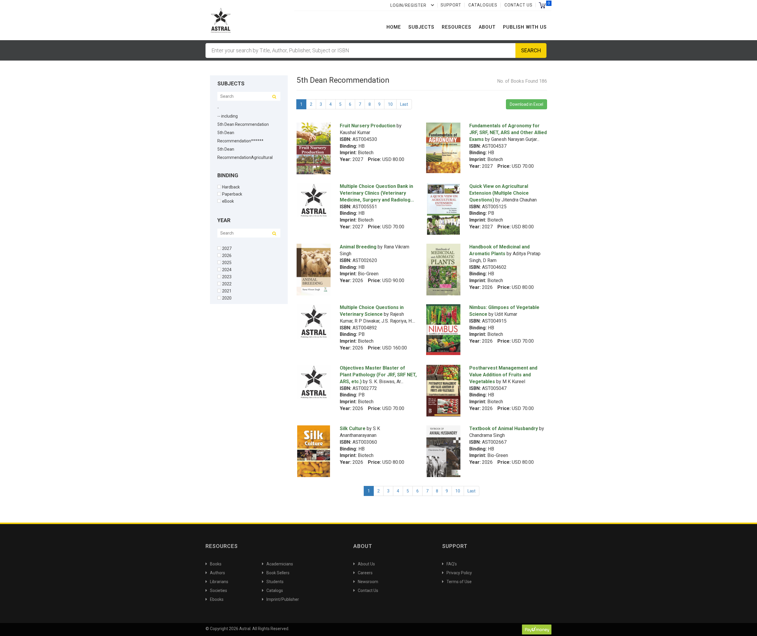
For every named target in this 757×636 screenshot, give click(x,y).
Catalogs (274, 590)
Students (275, 581)
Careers (365, 572)
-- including (227, 116)
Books (215, 564)
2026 (227, 255)
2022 (227, 284)
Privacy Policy (459, 572)
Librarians (219, 581)
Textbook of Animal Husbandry (503, 428)
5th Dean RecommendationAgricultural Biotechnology (245, 157)
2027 (227, 248)
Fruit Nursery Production (367, 125)
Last (404, 104)
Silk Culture (352, 428)
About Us (366, 564)
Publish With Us (525, 27)
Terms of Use (459, 581)
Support (451, 5)
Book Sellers (277, 572)
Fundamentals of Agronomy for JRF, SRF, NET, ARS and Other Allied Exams (508, 132)
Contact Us (518, 5)
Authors (217, 572)
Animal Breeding (358, 247)
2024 (227, 269)
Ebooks (217, 599)
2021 (227, 291)
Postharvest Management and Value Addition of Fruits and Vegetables (503, 374)
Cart (542, 5)
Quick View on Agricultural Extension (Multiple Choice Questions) (499, 193)
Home (393, 27)
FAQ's (452, 564)
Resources (456, 27)
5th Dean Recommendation (243, 124)
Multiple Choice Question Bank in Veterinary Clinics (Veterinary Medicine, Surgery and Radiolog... (377, 193)
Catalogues (482, 5)
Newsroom (368, 581)
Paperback (232, 194)
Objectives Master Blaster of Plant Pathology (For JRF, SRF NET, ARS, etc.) (378, 374)
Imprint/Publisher (282, 599)
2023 (227, 277)
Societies (218, 590)
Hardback (231, 187)
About (487, 27)
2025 (227, 262)
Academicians (279, 564)
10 (390, 104)
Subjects (421, 27)
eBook (228, 201)
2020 (227, 298)
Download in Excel (526, 104)
